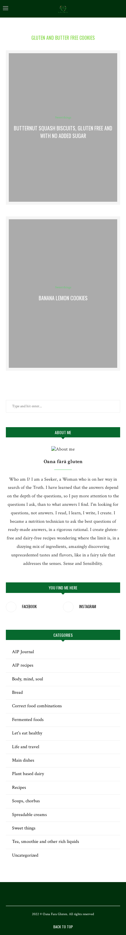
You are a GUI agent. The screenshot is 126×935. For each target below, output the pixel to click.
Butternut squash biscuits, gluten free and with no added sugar (63, 131)
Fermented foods (28, 720)
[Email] (70, 894)
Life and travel (25, 747)
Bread (17, 692)
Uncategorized (25, 855)
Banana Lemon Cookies (63, 298)
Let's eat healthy (27, 733)
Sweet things (63, 118)
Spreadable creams (29, 815)
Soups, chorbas (26, 801)
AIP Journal (23, 652)
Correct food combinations (37, 706)
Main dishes (23, 760)
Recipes (19, 787)
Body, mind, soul (27, 679)
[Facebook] (55, 894)
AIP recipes (22, 665)
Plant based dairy (28, 774)
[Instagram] (63, 894)
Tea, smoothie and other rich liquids (45, 842)
